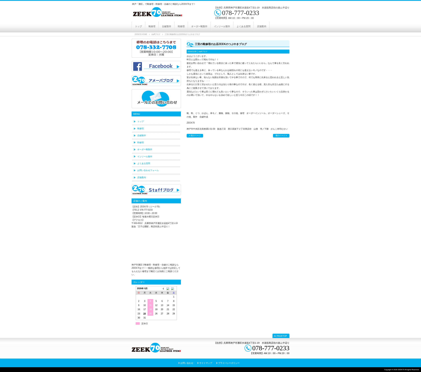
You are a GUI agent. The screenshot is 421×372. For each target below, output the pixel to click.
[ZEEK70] (157, 16)
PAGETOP (282, 336)
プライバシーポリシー (229, 363)
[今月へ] (168, 288)
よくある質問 (143, 163)
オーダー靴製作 (144, 149)
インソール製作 (144, 156)
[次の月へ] (174, 288)
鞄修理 (140, 142)
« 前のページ (195, 135)
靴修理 (140, 128)
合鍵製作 (141, 135)
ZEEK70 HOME (141, 34)
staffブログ (155, 34)
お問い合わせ (186, 363)
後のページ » (281, 135)
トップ (140, 121)
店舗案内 (141, 177)
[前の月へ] (162, 288)
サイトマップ (205, 363)
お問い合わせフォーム (148, 170)
